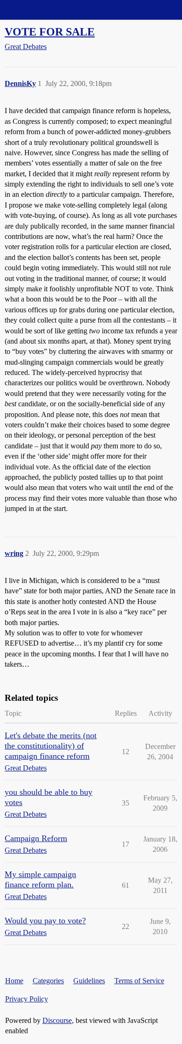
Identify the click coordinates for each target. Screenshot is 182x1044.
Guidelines (89, 981)
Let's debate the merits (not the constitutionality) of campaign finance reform (51, 746)
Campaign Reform (36, 838)
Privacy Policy (26, 999)
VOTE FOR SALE (50, 31)
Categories (48, 981)
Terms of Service (139, 981)
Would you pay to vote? (45, 920)
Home (14, 981)
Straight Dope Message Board (49, 10)
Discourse (57, 1020)
